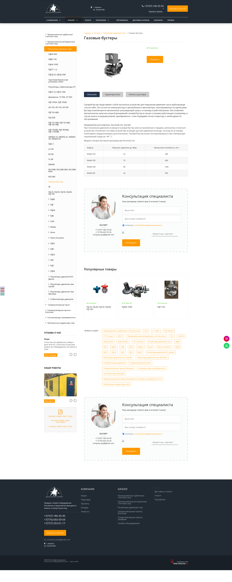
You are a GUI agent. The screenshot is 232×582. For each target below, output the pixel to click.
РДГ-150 (161, 307)
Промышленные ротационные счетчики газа (60, 42)
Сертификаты (122, 20)
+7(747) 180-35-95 (154, 6)
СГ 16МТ (155, 331)
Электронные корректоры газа (60, 323)
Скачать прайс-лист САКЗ (60, 426)
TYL (171, 336)
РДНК (52, 210)
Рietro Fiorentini (57, 238)
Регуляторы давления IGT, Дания (60, 277)
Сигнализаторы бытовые (114, 373)
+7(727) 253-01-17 (54, 523)
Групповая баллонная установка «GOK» (58, 81)
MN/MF (51, 164)
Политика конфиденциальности (56, 561)
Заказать (155, 59)
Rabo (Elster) (123, 341)
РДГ (52, 204)
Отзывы (84, 508)
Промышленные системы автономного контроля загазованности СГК (132, 379)
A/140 (51, 149)
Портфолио (101, 20)
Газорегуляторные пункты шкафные (130, 518)
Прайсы (170, 20)
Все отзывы (50, 355)
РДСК (52, 254)
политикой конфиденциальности (148, 225)
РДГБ (52, 243)
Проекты (85, 504)
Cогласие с (143, 225)
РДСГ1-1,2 (52, 69)
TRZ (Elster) (168, 331)
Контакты (158, 20)
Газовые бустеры (56, 181)
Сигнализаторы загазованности (61, 317)
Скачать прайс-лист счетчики (60, 421)
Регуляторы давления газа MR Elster (61, 292)
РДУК (52, 271)
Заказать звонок (155, 11)
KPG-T (120, 336)
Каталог (71, 20)
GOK (52, 221)
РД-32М (51, 117)
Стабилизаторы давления (61, 299)
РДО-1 (51, 144)
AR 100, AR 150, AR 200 (58, 107)
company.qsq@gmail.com (103, 234)
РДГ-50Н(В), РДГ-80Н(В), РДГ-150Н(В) (58, 131)
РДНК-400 (52, 54)
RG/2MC (51, 176)
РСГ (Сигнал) (138, 341)
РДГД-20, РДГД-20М (57, 74)
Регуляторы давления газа (59, 49)
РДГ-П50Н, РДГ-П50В (57, 102)
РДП (52, 249)
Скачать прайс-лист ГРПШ (60, 416)
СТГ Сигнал (108, 336)
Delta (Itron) (108, 341)
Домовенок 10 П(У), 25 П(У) (60, 97)
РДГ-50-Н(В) (53, 112)
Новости (85, 512)
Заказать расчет (177, 8)
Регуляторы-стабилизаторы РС (62, 87)
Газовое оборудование (129, 523)
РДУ (52, 265)
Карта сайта (74, 561)
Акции (84, 496)
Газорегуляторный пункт (58, 305)
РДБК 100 (52, 59)
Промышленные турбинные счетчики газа (59, 35)
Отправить (131, 243)
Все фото (49, 401)
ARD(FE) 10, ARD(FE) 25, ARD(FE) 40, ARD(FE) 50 (61, 138)
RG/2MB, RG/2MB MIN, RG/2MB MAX (62, 170)
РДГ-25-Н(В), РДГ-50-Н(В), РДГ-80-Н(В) (59, 123)
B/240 (51, 154)
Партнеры (86, 500)
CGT (146, 331)
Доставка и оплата (141, 20)
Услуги (88, 20)
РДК (52, 216)
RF (49, 187)
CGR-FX (181, 336)
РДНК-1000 (53, 64)
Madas (53, 227)
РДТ (52, 260)
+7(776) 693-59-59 (54, 519)
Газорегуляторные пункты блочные (58, 311)
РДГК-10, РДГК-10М (56, 92)
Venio (52, 232)
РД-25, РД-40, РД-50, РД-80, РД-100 (60, 193)
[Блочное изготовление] (60, 384)
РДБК (52, 199)
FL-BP (50, 159)
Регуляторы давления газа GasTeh (61, 285)
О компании (52, 20)
